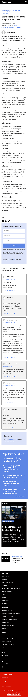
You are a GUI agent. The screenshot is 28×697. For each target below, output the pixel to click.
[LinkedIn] (6, 221)
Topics (3, 594)
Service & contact (6, 641)
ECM (2, 214)
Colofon (3, 636)
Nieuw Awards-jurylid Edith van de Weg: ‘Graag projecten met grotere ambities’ (12, 468)
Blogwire (3, 628)
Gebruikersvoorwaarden (8, 682)
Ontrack (18, 27)
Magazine (4, 585)
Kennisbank (4, 579)
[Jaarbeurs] (14, 693)
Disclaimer (4, 677)
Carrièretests (5, 576)
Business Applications (7, 12)
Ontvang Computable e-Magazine (10, 588)
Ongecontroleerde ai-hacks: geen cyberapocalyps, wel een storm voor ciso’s (12, 460)
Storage (7, 214)
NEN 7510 (4, 603)
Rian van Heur (11, 32)
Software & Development (13, 10)
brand (8, 111)
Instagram (6, 667)
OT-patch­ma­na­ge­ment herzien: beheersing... (12, 528)
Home (3, 10)
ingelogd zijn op (13, 439)
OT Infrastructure (7, 523)
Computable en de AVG (7, 638)
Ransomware (5, 600)
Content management (7, 27)
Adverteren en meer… (7, 610)
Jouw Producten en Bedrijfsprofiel (11, 613)
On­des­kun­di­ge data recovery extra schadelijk (17, 560)
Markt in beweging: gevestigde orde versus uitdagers (11, 483)
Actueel (16, 25)
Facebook (6, 655)
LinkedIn (6, 661)
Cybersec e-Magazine (7, 591)
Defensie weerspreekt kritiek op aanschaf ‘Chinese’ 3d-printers (10, 491)
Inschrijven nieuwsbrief (7, 644)
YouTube (6, 664)
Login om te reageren (9, 290)
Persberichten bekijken (7, 625)
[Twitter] (9, 221)
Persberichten (5, 622)
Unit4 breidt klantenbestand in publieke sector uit (12, 476)
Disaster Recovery (17, 556)
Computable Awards (7, 582)
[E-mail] (3, 221)
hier (14, 259)
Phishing (3, 597)
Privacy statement (6, 686)
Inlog (2, 647)
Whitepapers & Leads (7, 616)
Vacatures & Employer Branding (10, 619)
